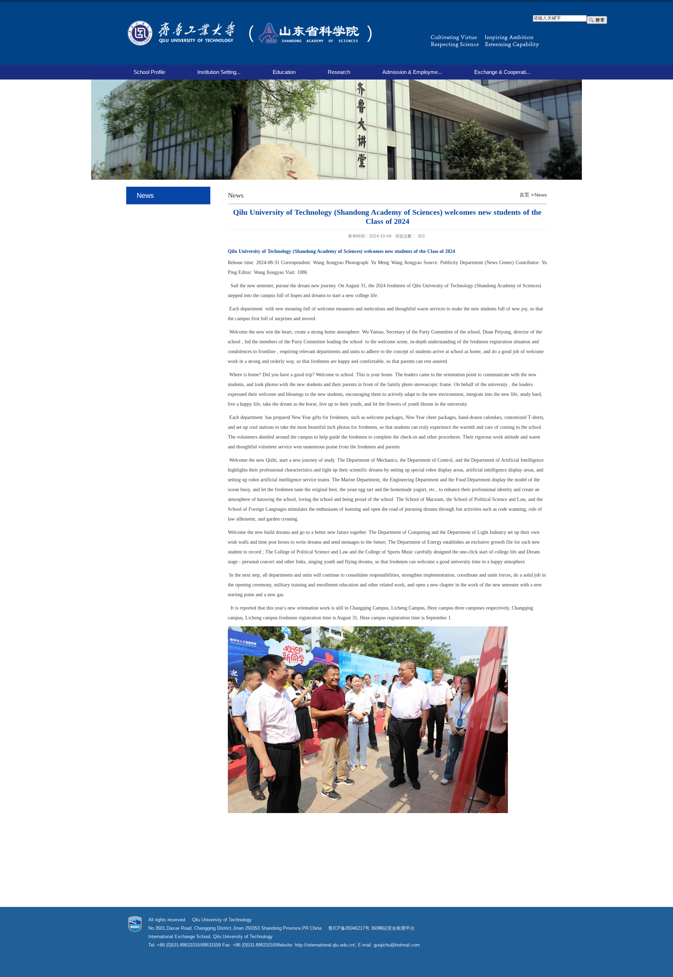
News (541, 195)
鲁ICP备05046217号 (348, 928)
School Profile (149, 72)
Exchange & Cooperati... (502, 72)
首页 (524, 195)
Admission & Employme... (412, 72)
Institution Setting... (218, 72)
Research (339, 72)
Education (284, 72)
